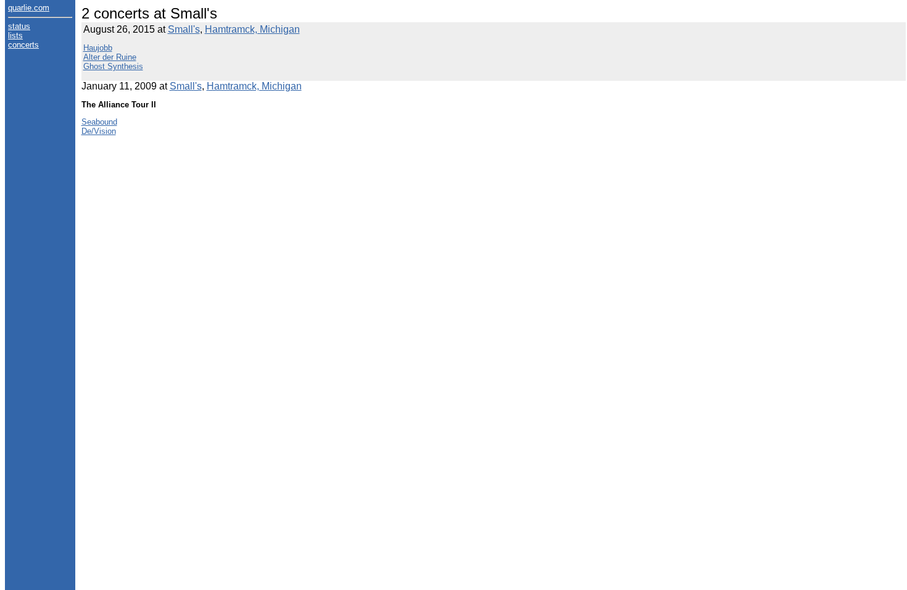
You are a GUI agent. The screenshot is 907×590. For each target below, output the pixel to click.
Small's (184, 29)
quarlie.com (28, 7)
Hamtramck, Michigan (252, 29)
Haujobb (97, 47)
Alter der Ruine (109, 57)
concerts (23, 44)
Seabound (99, 122)
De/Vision (98, 131)
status (19, 26)
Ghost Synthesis (113, 66)
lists (15, 35)
